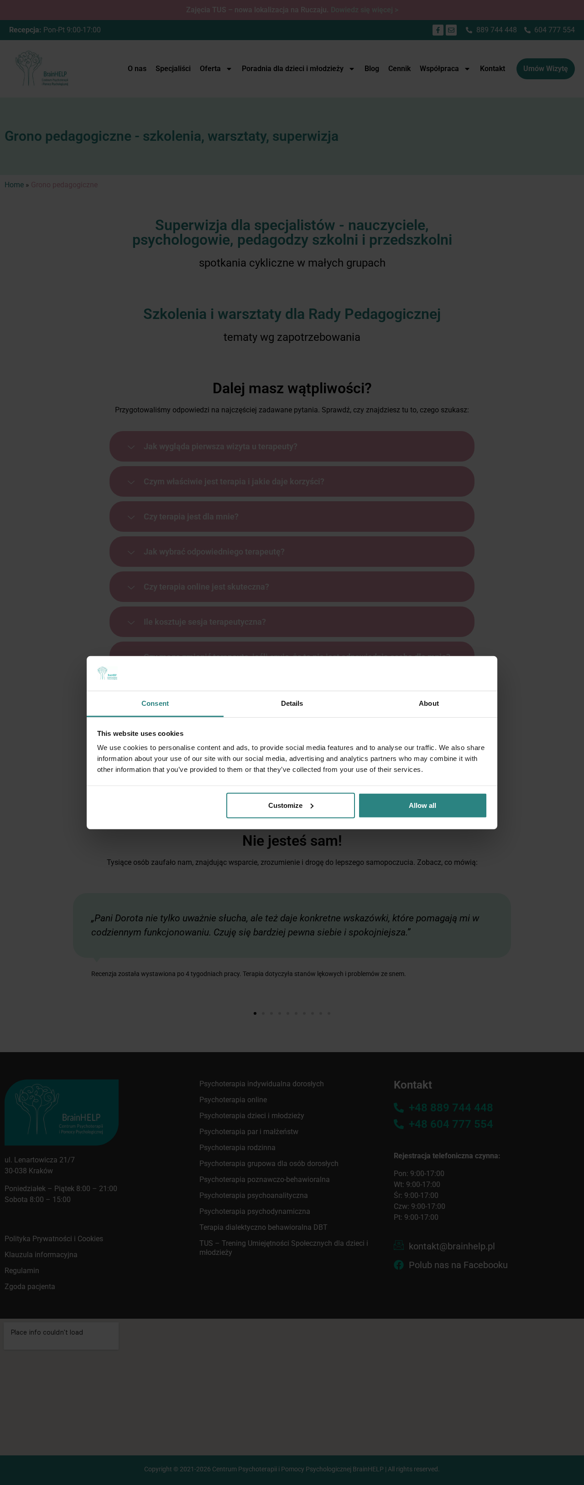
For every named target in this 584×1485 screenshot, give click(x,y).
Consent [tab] (155, 703)
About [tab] (429, 703)
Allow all (422, 805)
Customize (285, 805)
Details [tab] (292, 703)
